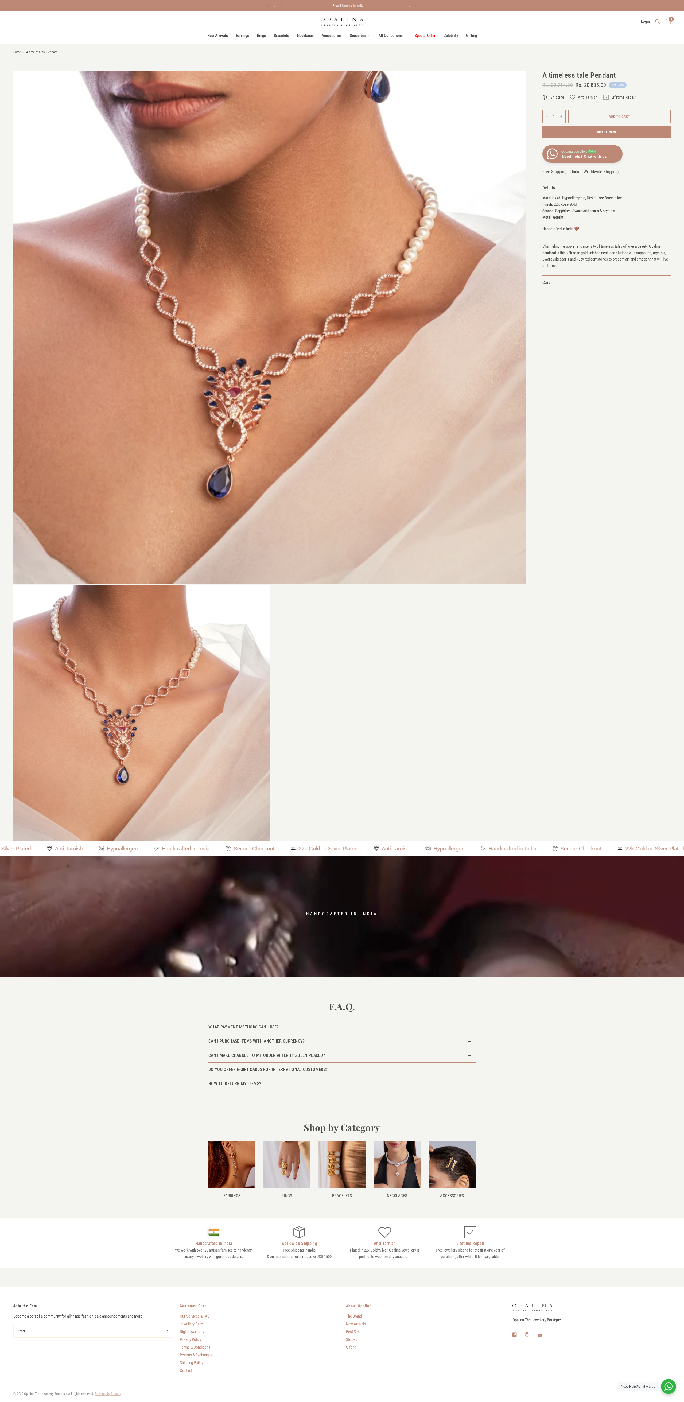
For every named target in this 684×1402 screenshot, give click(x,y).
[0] (667, 22)
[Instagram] (531, 1334)
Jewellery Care (191, 1324)
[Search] (657, 22)
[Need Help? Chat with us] (668, 1386)
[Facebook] (518, 1334)
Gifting (471, 35)
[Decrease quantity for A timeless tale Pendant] (547, 116)
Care (546, 282)
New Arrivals (217, 35)
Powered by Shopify (108, 1394)
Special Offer (425, 35)
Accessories (332, 35)
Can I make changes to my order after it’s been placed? (266, 1055)
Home (17, 52)
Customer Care (193, 1306)
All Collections (391, 35)
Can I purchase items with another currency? (256, 1041)
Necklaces (305, 35)
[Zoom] (515, 82)
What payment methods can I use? (243, 1027)
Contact (186, 1370)
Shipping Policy (191, 1362)
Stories (351, 1339)
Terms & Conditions (195, 1347)
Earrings (242, 35)
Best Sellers (355, 1331)
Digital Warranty (192, 1331)
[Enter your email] (166, 1331)
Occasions (358, 35)
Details (548, 187)
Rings (261, 35)
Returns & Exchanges (196, 1355)
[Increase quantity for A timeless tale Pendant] (561, 116)
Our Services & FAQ (195, 1316)
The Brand (354, 1316)
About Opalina (359, 1306)
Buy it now (606, 132)
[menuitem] (217, 35)
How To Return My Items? (234, 1083)
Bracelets (281, 35)
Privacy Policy (190, 1339)
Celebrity (451, 35)
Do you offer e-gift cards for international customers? (268, 1069)
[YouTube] (543, 1335)
